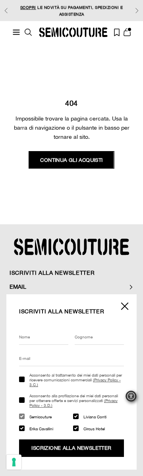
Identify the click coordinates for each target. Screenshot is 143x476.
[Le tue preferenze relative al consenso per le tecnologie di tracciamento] (13, 462)
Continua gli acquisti (71, 160)
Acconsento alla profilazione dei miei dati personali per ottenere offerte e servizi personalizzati (73, 400)
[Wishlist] (117, 32)
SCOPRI (28, 7)
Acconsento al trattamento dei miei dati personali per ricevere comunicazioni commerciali (75, 380)
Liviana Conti (94, 416)
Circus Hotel (94, 428)
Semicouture (40, 416)
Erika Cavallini (41, 428)
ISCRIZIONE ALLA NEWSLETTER (71, 448)
